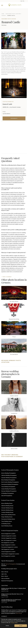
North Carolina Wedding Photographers (10, 482)
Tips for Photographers (10, 564)
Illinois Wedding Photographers (8, 479)
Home (3, 13)
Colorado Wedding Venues (7, 507)
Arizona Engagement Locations (8, 533)
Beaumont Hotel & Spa (14, 319)
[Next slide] (23, 40)
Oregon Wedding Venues (6, 516)
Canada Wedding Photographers (8, 488)
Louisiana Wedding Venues (7, 512)
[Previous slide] (3, 40)
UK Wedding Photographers (7, 493)
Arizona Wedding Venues (6, 503)
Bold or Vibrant (4, 576)
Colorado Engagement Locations (8, 538)
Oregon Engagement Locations (8, 544)
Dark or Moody (4, 571)
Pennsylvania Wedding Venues (8, 519)
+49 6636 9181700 (6, 113)
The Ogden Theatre (14, 301)
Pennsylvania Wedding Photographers (9, 484)
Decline (7, 625)
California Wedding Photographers (9, 475)
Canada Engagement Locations (8, 551)
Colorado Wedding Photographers (9, 477)
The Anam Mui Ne (14, 354)
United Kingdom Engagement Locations (10, 553)
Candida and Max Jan (14, 431)
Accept (20, 625)
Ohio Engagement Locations (7, 542)
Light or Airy (4, 574)
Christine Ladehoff (14, 395)
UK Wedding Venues (5, 523)
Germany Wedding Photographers (8, 491)
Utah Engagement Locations (7, 549)
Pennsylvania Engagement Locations (9, 547)
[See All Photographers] (6, 495)
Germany (4, 15)
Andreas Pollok (14, 448)
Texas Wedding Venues (6, 521)
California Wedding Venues (7, 505)
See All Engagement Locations (8, 556)
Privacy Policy (14, 622)
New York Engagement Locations (8, 540)
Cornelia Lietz (14, 413)
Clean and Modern (5, 578)
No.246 (14, 336)
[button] (11, 47)
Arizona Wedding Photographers (8, 473)
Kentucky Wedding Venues (7, 510)
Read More (18, 613)
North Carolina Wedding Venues (8, 514)
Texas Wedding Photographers (8, 486)
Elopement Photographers (7, 580)
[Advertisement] (14, 139)
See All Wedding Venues (6, 525)
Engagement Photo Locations (13, 13)
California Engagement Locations (8, 536)
